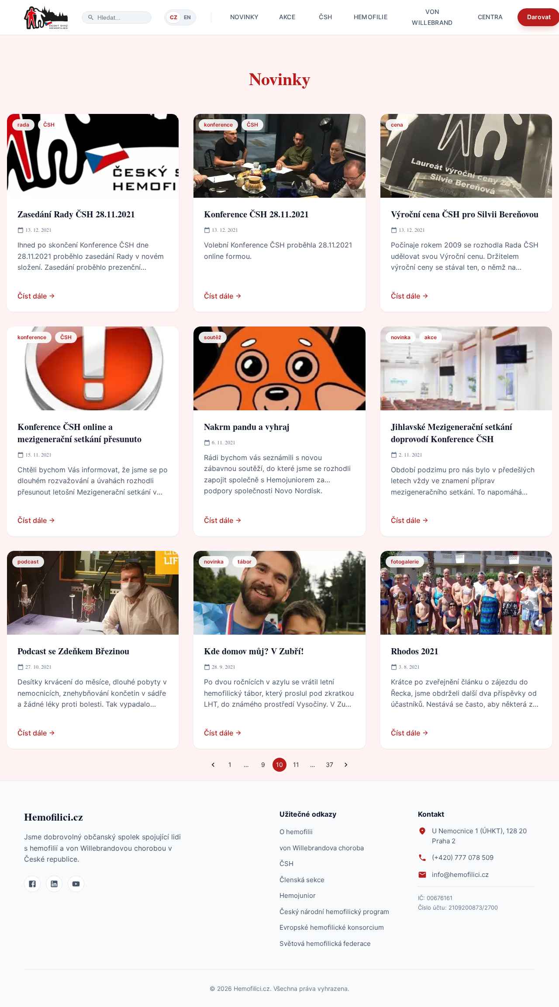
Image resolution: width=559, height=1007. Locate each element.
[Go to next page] (346, 765)
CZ (173, 17)
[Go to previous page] (213, 765)
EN (187, 17)
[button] (23, 125)
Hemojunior (298, 895)
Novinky (244, 17)
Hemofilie (370, 17)
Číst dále (32, 296)
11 (296, 764)
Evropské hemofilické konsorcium (332, 927)
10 (279, 764)
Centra (490, 17)
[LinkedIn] (54, 884)
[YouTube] (76, 884)
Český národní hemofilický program (334, 911)
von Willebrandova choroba (322, 848)
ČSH (325, 17)
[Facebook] (32, 884)
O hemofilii (296, 832)
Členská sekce (302, 880)
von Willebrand (432, 17)
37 (329, 764)
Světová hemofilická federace (325, 943)
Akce (287, 17)
